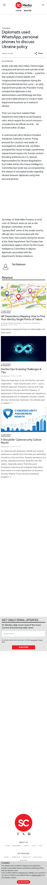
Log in (18, 11)
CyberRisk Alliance (16, 845)
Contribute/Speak (16, 857)
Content (6, 28)
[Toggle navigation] (4, 4)
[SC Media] (23, 5)
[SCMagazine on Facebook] (17, 833)
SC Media (7, 845)
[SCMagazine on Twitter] (23, 833)
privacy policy (36, 875)
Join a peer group (37, 857)
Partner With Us (23, 860)
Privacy (40, 845)
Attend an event (26, 857)
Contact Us (26, 845)
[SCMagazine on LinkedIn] (29, 833)
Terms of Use (33, 640)
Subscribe (23, 647)
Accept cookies (23, 882)
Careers (34, 845)
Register (27, 11)
